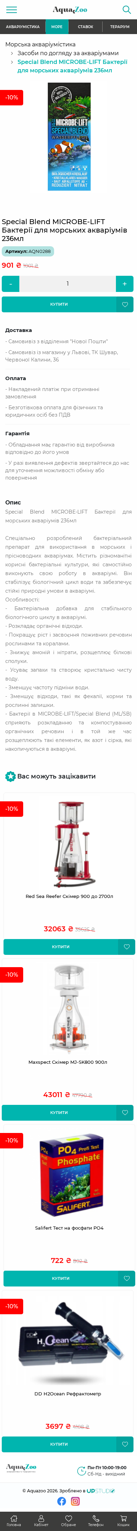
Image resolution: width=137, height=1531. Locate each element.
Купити (61, 946)
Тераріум (120, 27)
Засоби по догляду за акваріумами (68, 53)
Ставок (85, 27)
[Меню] (11, 10)
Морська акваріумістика (40, 44)
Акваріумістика (23, 27)
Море (57, 27)
